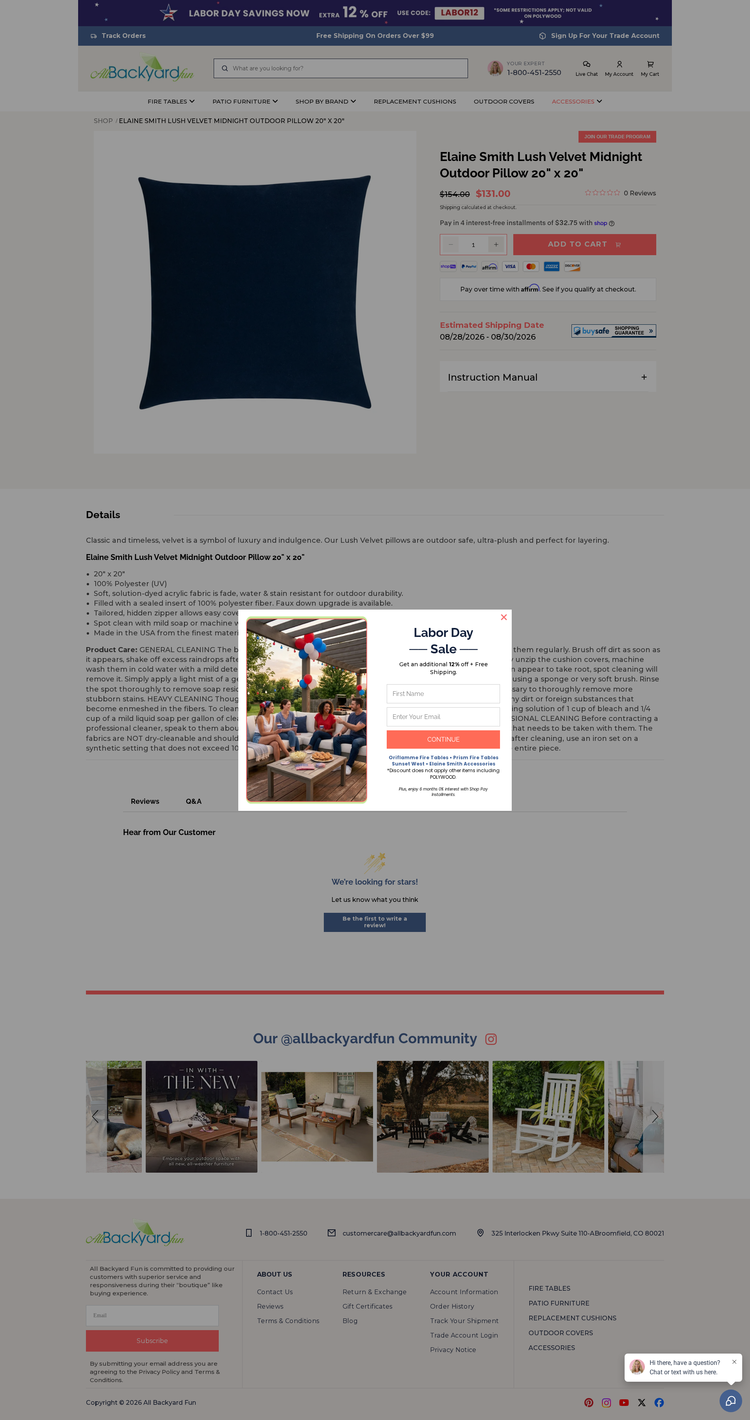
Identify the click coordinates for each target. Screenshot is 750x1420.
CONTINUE (443, 739)
